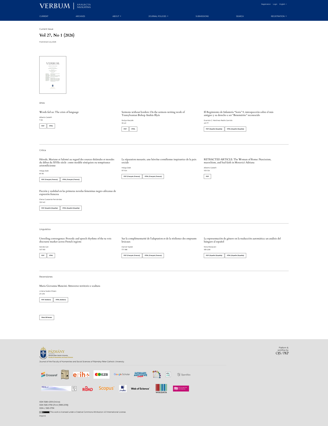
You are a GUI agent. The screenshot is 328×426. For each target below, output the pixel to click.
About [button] (116, 16)
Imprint (42, 416)
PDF (42, 126)
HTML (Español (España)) (235, 129)
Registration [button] (278, 16)
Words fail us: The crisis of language (59, 112)
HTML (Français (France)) (71, 179)
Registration (266, 4)
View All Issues (46, 317)
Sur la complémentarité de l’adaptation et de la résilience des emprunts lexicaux (159, 240)
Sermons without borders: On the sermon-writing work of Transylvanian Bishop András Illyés (153, 113)
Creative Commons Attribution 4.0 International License (101, 412)
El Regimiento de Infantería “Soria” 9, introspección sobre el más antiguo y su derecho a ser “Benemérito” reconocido (238, 113)
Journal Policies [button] (157, 16)
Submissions (202, 16)
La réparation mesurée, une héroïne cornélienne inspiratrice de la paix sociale (159, 161)
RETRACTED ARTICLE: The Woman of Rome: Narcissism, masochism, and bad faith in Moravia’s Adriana (237, 161)
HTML (51, 126)
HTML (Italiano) (61, 300)
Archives (80, 16)
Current (43, 16)
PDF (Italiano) (46, 300)
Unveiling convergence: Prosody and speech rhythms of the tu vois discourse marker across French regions (75, 240)
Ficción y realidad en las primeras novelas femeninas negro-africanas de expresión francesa (77, 192)
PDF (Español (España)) (214, 129)
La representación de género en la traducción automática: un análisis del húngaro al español (242, 240)
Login (275, 4)
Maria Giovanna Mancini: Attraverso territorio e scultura (69, 286)
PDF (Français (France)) (49, 179)
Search (240, 16)
